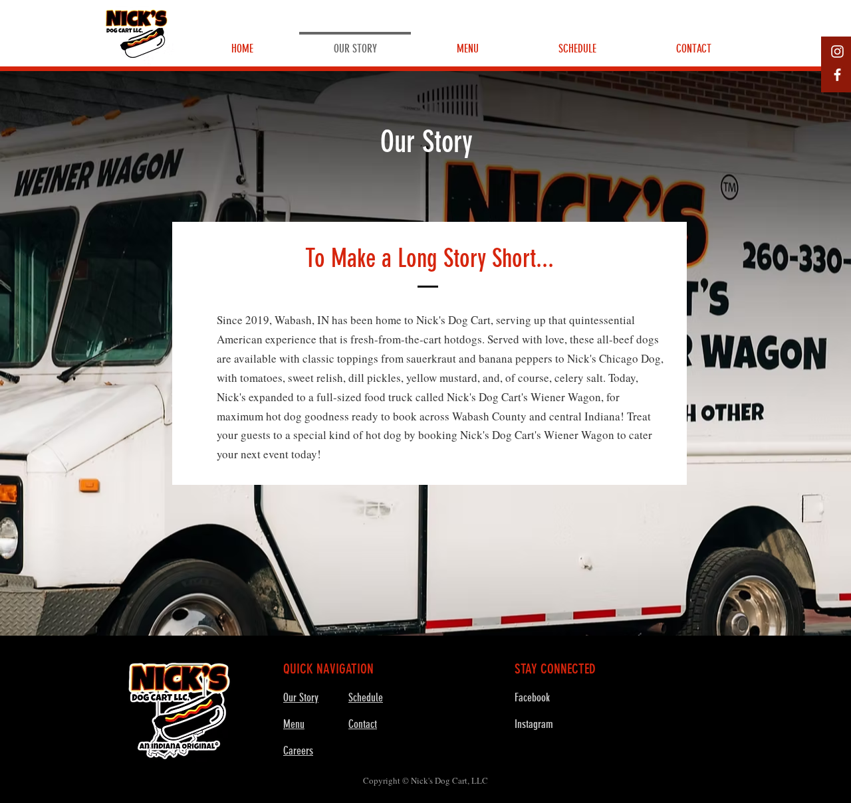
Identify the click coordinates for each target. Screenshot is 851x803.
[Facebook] (837, 74)
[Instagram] (837, 51)
